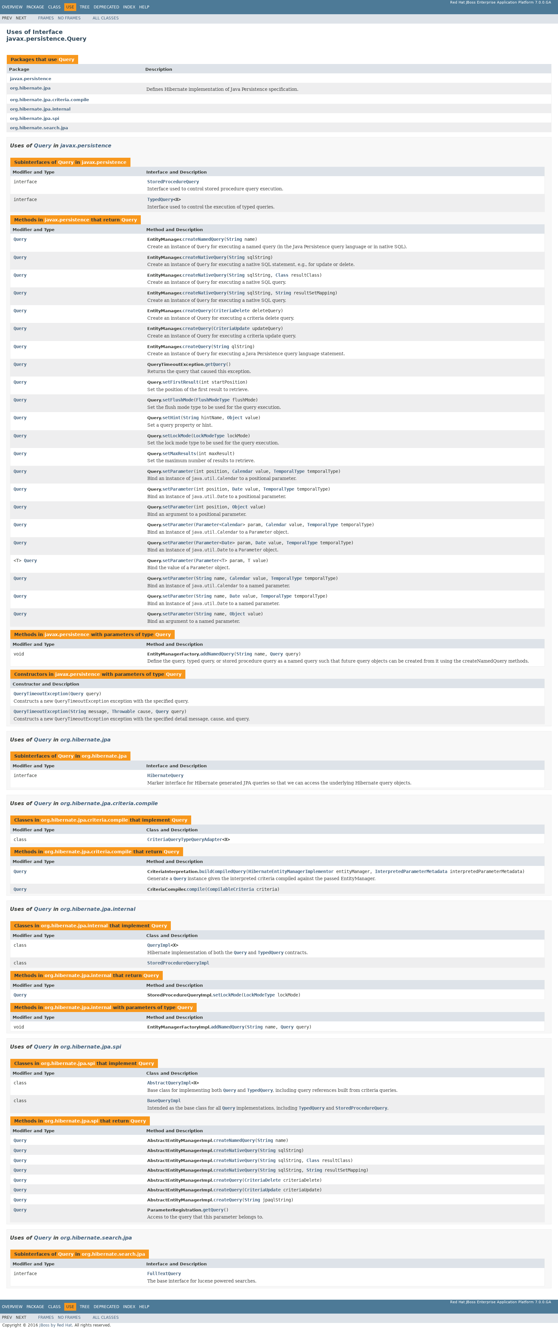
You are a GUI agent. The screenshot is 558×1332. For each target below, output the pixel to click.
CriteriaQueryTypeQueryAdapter (184, 839)
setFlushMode (177, 399)
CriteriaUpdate (231, 328)
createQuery (196, 310)
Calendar (242, 471)
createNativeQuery (204, 257)
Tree (85, 7)
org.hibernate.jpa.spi (34, 118)
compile (196, 889)
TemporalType (289, 471)
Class (54, 7)
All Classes (106, 18)
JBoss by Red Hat (55, 1325)
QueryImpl (158, 945)
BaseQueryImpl (164, 1100)
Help (144, 7)
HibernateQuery (165, 775)
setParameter (177, 471)
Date (237, 489)
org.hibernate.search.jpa (39, 127)
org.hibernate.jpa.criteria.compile (49, 99)
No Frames (69, 18)
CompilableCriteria (230, 889)
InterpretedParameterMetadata (411, 871)
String (234, 239)
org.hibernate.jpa (30, 88)
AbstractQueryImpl (169, 1082)
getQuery (215, 364)
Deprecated (106, 7)
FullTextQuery (164, 1273)
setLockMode (176, 435)
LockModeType (208, 435)
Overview (12, 7)
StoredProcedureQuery (173, 181)
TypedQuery (160, 199)
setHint (171, 417)
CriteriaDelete (231, 310)
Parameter (207, 524)
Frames (46, 18)
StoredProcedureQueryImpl (178, 962)
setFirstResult (180, 382)
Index (129, 7)
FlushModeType (213, 399)
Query (66, 59)
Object (235, 417)
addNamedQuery (217, 653)
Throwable (123, 711)
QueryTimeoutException (41, 693)
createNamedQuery (203, 239)
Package (35, 7)
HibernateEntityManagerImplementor (291, 871)
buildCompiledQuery (222, 871)
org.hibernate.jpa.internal (40, 109)
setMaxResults (179, 453)
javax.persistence (30, 78)
